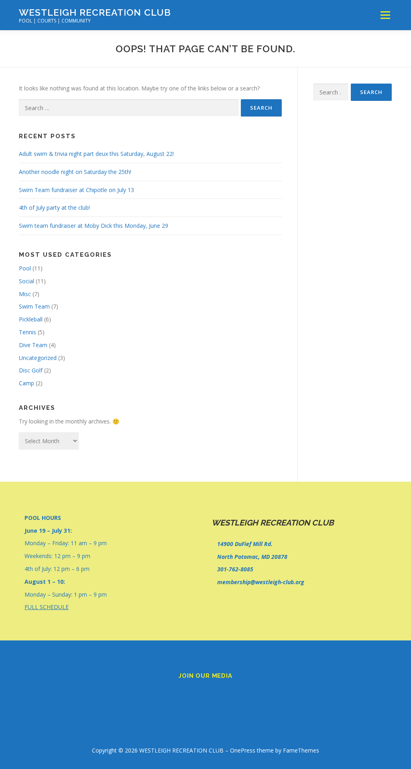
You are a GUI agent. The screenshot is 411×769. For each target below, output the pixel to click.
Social (26, 281)
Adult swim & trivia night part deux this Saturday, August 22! (96, 153)
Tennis (27, 332)
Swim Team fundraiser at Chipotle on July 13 (76, 190)
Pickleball (31, 319)
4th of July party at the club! (54, 207)
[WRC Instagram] (217, 693)
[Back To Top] (377, 731)
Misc (25, 294)
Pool (25, 268)
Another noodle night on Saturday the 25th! (75, 172)
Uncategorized (38, 358)
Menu (385, 15)
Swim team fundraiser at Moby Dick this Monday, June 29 (93, 225)
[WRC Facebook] (194, 693)
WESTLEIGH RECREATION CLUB (95, 12)
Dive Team (33, 345)
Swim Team (34, 306)
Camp (26, 383)
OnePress (242, 750)
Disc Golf (31, 370)
